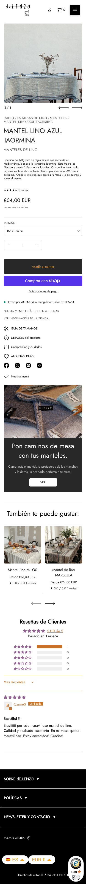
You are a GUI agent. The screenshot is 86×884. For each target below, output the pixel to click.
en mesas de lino (32, 118)
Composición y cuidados (26, 347)
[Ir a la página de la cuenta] (49, 10)
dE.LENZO (61, 875)
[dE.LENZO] (18, 10)
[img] (15, 697)
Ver (43, 482)
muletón (31, 175)
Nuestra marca (20, 376)
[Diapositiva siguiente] (77, 108)
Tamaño (9, 223)
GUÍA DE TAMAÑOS (24, 328)
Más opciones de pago (43, 291)
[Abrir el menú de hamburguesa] (75, 10)
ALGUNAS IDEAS (22, 356)
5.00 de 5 (55, 630)
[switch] (76, 877)
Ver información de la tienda (26, 318)
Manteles (58, 118)
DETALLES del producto (26, 337)
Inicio (9, 118)
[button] (23, 646)
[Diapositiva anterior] (63, 108)
